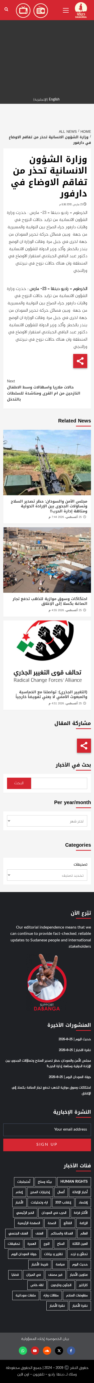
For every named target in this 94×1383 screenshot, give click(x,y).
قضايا (15, 1275)
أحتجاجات (23, 1182)
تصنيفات (80, 865)
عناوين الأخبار (79, 1275)
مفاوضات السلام (77, 1295)
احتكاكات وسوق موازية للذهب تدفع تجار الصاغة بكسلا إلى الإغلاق (50, 601)
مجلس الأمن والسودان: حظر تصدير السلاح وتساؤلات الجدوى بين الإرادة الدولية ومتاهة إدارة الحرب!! (49, 506)
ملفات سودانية (26, 1295)
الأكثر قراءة (81, 1213)
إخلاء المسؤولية (33, 1339)
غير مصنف (55, 1275)
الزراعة (83, 1223)
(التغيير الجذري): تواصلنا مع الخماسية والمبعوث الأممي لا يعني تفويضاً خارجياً (51, 694)
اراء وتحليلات (39, 1202)
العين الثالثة (80, 1244)
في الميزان (33, 1275)
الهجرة (32, 1244)
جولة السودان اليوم (24, 1254)
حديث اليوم (80, 1264)
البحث (19, 783)
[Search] (6, 9)
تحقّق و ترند (79, 1254)
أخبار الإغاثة (80, 1192)
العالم (84, 1233)
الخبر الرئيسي (25, 1213)
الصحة (52, 1223)
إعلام (19, 1192)
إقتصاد (83, 1202)
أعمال (61, 1192)
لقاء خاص (37, 1285)
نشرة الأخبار (80, 1306)
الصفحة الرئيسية (29, 1223)
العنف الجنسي (18, 1233)
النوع (47, 1244)
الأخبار (19, 1202)
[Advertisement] (47, 47)
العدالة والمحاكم (62, 1233)
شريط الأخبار (40, 1264)
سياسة (60, 1264)
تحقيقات (14, 1244)
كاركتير (83, 1285)
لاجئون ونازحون (61, 1285)
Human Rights (74, 1182)
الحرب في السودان (54, 1213)
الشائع (68, 1223)
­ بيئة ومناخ (45, 1182)
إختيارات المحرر (40, 1192)
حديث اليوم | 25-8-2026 (75, 1039)
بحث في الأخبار (73, 765)
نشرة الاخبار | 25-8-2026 (75, 1050)
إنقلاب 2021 (63, 1202)
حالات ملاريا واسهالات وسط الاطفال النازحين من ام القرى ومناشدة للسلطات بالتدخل (43, 390)
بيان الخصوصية (57, 1339)
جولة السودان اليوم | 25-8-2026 (70, 1077)
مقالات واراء (51, 1295)
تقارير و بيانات (53, 1254)
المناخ (61, 1244)
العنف (39, 1233)
